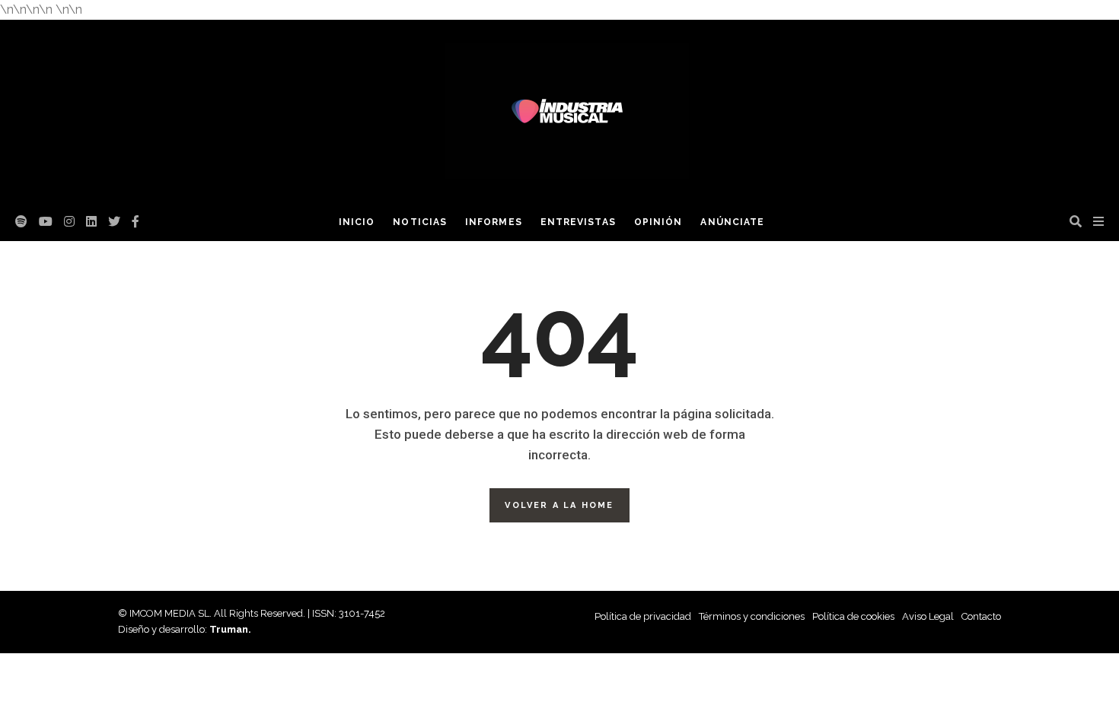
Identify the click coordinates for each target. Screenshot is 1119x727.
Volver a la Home (559, 505)
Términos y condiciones (752, 616)
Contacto (981, 616)
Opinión (658, 222)
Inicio (357, 222)
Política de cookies (853, 616)
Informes (493, 222)
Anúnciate (732, 222)
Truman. (230, 629)
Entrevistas (578, 222)
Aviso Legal (928, 616)
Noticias (420, 222)
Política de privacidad (643, 616)
